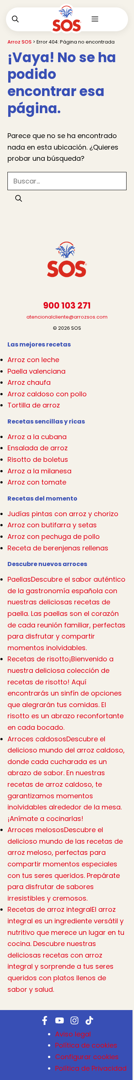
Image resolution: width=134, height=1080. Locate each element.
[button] (15, 19)
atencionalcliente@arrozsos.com (67, 316)
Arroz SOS (19, 42)
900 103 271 (67, 305)
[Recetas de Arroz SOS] (67, 24)
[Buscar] (18, 198)
